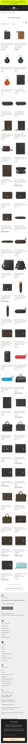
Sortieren (13, 24)
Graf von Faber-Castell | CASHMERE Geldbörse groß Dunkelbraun (6, 551)
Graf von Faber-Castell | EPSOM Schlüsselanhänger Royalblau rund (20, 69)
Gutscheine (4, 660)
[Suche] (23, 8)
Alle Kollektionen (11, 12)
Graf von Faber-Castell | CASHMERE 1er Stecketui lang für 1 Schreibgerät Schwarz (7, 321)
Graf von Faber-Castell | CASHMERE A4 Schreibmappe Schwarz (20, 159)
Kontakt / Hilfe (5, 628)
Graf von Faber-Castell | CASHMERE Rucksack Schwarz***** (19, 275)
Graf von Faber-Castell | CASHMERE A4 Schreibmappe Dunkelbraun (7, 181)
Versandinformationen (7, 679)
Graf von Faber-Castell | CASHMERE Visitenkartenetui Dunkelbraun (20, 529)
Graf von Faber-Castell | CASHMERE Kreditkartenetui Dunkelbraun (7, 575)
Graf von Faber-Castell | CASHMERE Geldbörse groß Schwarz (20, 459)
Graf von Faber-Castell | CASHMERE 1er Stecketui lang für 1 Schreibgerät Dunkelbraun (7, 251)
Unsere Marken (5, 632)
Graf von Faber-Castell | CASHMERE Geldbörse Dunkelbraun (19, 551)
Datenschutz (20, 615)
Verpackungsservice (7, 658)
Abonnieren (14, 739)
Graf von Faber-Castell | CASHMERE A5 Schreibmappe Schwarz (20, 91)
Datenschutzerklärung (7, 674)
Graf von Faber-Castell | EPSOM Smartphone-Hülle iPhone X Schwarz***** (7, 366)
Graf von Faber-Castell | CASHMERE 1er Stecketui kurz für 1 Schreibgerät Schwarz (20, 297)
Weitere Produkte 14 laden (14, 588)
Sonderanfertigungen (7, 653)
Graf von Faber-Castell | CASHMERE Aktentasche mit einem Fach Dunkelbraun (7, 529)
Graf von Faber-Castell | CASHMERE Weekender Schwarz (19, 389)
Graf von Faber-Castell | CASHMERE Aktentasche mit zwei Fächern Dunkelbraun (20, 507)
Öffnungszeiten (5, 630)
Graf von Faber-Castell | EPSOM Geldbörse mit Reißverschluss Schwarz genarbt (7, 45)
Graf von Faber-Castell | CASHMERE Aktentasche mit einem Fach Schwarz (20, 436)
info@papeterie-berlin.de (8, 704)
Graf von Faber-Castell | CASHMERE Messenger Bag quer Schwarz (6, 275)
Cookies (4, 672)
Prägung (4, 655)
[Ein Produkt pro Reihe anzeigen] (23, 22)
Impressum (4, 676)
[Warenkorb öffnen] (26, 8)
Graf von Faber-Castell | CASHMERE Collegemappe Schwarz (19, 413)
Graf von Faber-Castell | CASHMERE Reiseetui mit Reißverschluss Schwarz (19, 113)
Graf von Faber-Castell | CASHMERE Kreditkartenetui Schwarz (20, 483)
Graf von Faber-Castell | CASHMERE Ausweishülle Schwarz (6, 413)
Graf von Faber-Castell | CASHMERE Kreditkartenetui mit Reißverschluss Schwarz (20, 135)
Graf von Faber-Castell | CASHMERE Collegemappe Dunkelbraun (6, 507)
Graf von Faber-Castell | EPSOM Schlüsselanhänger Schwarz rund (7, 69)
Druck (3, 651)
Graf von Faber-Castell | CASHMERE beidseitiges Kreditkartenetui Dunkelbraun (7, 227)
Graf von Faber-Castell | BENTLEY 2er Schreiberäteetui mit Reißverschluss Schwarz (20, 181)
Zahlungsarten (5, 685)
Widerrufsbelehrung (7, 683)
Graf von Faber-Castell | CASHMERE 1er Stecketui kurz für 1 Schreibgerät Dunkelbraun (20, 227)
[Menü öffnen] (2, 7)
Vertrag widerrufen (6, 681)
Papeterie (3, 12)
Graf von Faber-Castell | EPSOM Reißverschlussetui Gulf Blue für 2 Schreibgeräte (7, 389)
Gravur (3, 649)
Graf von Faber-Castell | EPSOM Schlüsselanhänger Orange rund (7, 91)
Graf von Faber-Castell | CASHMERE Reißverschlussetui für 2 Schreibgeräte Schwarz (20, 321)
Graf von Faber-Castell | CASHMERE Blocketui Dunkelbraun (5, 205)
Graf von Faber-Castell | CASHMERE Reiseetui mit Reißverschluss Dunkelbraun (6, 113)
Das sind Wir (5, 626)
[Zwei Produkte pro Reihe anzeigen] (26, 22)
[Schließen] (25, 720)
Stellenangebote (6, 637)
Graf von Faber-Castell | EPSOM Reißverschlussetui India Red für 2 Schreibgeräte (20, 366)
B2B (3, 646)
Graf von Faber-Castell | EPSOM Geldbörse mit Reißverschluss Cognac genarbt (20, 45)
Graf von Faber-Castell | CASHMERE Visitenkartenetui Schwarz (7, 459)
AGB (3, 670)
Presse (3, 635)
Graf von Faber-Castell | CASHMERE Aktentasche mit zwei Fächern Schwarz (7, 436)
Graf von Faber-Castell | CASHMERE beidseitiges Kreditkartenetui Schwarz (6, 297)
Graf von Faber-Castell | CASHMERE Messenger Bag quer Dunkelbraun (6, 159)
